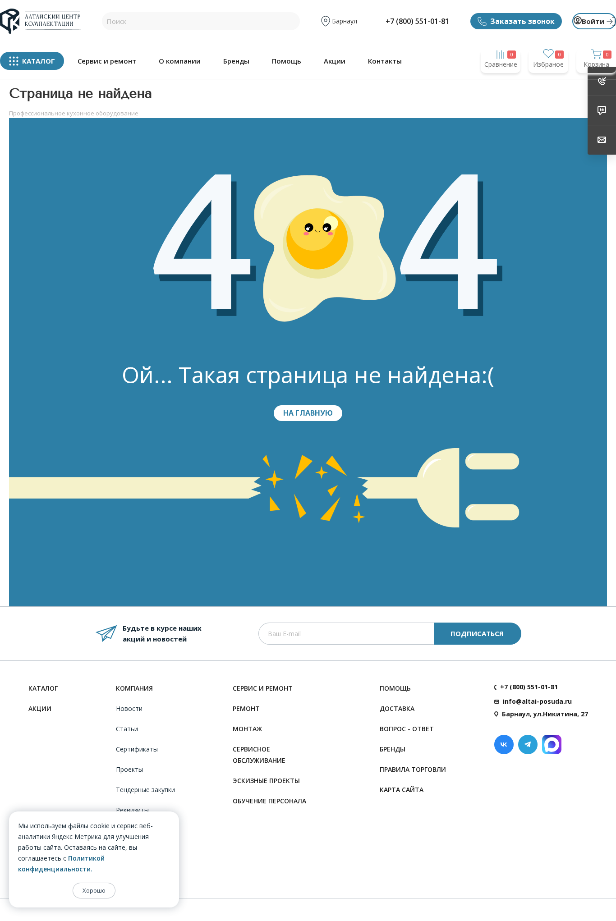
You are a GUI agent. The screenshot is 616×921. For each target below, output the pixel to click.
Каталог (43, 688)
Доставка (397, 708)
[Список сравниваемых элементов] (500, 82)
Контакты (385, 61)
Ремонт (246, 708)
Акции (334, 61)
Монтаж (247, 728)
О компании (180, 61)
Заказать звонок (522, 21)
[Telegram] (528, 744)
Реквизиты (132, 810)
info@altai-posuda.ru (537, 701)
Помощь (286, 61)
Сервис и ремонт (107, 61)
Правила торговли (413, 769)
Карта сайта (401, 789)
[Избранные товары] (548, 82)
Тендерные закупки (145, 789)
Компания (134, 688)
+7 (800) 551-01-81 (417, 21)
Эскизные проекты (266, 780)
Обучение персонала (269, 801)
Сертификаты (137, 749)
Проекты (129, 769)
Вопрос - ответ (407, 728)
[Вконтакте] (504, 744)
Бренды (236, 61)
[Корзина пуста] (596, 82)
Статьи (127, 728)
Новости (129, 708)
